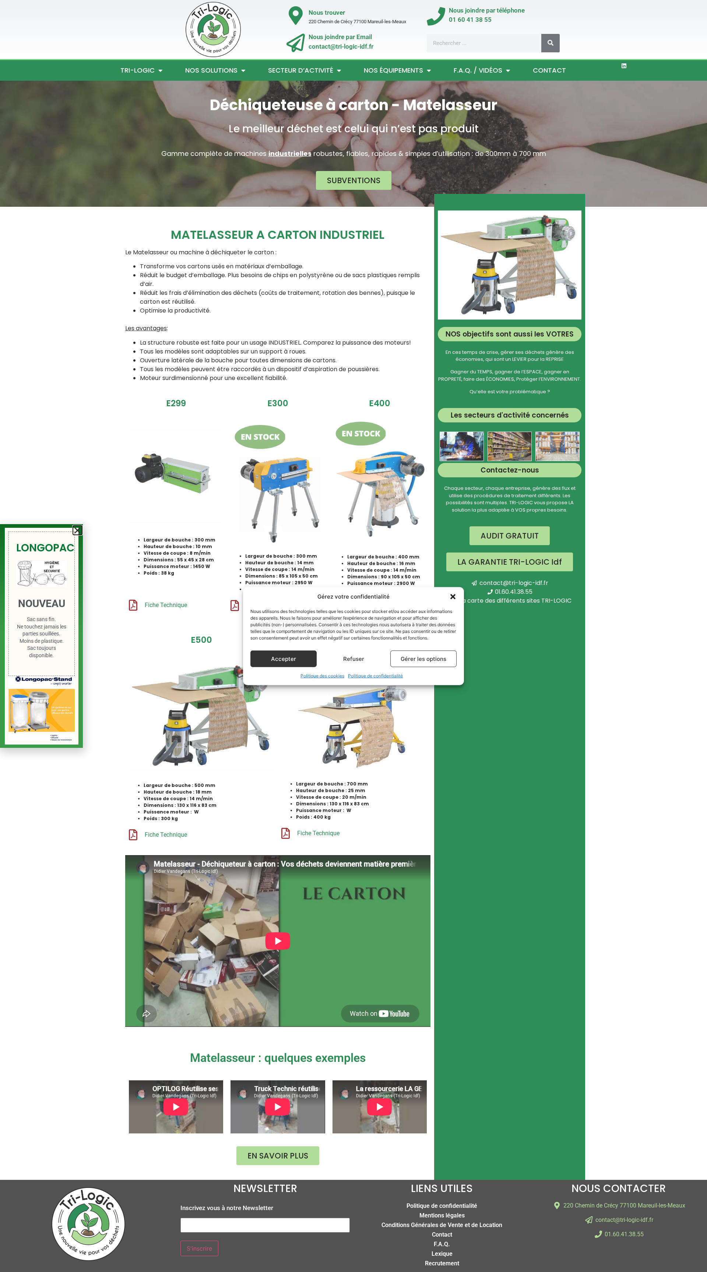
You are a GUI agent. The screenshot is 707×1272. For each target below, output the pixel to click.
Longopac (45, 548)
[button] (453, 596)
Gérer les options (423, 658)
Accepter (283, 658)
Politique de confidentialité (375, 676)
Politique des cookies (322, 676)
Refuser (353, 658)
